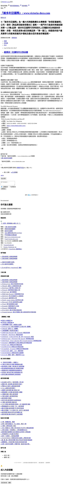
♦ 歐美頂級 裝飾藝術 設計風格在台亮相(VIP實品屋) (16, 432)
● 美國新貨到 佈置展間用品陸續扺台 (11, 370)
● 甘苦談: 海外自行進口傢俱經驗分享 (11, 372)
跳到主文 (3, 17)
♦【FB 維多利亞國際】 (7, 264)
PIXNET (19, 462)
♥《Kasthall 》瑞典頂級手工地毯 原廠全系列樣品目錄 (16, 342)
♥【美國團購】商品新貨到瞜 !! (10, 330)
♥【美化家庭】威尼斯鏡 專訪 (9, 396)
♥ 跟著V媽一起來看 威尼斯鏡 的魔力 (11, 384)
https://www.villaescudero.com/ (16, 125)
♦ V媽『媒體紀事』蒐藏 (8, 422)
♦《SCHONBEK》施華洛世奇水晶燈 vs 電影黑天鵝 (16, 438)
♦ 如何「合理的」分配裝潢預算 (10, 436)
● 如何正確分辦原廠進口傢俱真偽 (10, 374)
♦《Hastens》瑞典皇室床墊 (8, 308)
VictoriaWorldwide (9, 245)
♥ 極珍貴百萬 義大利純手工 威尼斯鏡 (11, 414)
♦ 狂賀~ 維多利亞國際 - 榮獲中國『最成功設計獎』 (15, 444)
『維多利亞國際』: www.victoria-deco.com (25, 13)
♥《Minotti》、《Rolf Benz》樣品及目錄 (12, 334)
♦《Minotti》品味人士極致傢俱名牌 (11, 286)
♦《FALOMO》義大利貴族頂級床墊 (11, 310)
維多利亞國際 (9, 231)
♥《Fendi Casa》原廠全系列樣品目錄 (11, 344)
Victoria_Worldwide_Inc (9, 247)
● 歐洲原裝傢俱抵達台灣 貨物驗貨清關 (12, 368)
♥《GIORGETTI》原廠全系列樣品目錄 (12, 346)
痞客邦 (19, 167)
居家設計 (14, 37)
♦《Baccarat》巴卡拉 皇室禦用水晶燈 (11, 302)
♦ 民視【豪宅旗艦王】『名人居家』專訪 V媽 (13, 424)
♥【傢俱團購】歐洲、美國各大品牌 (11, 324)
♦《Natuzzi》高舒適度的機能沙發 (10, 290)
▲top (2, 175)
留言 (22, 167)
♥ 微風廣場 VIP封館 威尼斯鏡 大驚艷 (11, 392)
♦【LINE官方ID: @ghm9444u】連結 (11, 267)
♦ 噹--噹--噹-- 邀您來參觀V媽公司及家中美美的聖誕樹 (16, 440)
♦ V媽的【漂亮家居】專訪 (8, 426)
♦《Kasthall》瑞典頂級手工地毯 (10, 306)
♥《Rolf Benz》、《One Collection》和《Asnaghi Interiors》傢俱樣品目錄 (21, 340)
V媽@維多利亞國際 (6, 158)
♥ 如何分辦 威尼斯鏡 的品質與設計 (11, 400)
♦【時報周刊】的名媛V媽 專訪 (10, 434)
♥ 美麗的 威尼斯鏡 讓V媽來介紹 (10, 390)
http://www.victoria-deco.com (12, 237)
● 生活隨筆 (14, 172)
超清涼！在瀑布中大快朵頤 (16, 52)
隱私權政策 (41, 462)
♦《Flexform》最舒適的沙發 (9, 298)
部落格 (6, 43)
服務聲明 (48, 462)
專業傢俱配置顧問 (10, 229)
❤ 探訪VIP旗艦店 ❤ (6, 320)
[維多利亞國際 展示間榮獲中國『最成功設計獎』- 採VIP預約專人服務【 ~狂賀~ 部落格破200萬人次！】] (1, 221)
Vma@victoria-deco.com (11, 239)
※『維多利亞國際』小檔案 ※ (9, 362)
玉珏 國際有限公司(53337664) (13, 233)
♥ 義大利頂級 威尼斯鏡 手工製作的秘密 (12, 408)
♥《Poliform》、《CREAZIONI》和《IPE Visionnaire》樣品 (17, 336)
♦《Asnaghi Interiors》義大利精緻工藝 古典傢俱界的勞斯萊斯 (18, 312)
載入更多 (3, 178)
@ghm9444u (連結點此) (15, 249)
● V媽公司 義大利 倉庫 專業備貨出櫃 (11, 364)
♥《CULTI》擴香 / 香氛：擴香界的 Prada (12, 355)
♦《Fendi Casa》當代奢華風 (9, 292)
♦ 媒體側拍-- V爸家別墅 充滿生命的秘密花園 (14, 442)
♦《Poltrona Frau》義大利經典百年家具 (12, 284)
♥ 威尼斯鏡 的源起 (6, 398)
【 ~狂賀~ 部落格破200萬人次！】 (11, 223)
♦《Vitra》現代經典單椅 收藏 (9, 304)
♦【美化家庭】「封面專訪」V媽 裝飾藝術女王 (14, 430)
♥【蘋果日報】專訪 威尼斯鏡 (9, 394)
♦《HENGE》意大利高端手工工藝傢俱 (12, 296)
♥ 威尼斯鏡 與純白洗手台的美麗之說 (11, 412)
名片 (5, 45)
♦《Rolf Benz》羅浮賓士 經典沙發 (10, 288)
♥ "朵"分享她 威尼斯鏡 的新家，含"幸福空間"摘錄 (15, 404)
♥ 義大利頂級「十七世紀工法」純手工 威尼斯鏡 (15, 410)
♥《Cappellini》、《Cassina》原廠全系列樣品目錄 (14, 349)
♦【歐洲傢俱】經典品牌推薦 (9, 256)
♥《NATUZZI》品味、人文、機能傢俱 (12, 351)
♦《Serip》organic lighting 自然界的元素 (12, 300)
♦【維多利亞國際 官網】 (8, 262)
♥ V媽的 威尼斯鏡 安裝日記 (9, 402)
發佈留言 (3, 188)
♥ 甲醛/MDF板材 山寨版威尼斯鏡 (10, 386)
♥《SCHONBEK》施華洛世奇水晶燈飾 (12, 353)
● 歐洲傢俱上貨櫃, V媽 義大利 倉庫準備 (12, 366)
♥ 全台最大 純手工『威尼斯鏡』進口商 (12, 382)
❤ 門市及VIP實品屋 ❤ (7, 322)
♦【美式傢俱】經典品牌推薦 (9, 258)
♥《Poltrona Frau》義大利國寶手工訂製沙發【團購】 (16, 326)
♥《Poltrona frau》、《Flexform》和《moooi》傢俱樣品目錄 (17, 338)
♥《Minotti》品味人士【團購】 (10, 328)
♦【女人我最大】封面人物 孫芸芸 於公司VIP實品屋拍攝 (17, 428)
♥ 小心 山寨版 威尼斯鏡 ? (8, 388)
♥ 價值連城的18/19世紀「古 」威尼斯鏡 (12, 406)
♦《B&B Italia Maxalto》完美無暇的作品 (12, 294)
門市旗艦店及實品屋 (11, 235)
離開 (9, 482)
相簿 (5, 41)
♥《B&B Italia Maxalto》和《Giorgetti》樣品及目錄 (15, 332)
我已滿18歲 (4, 482)
